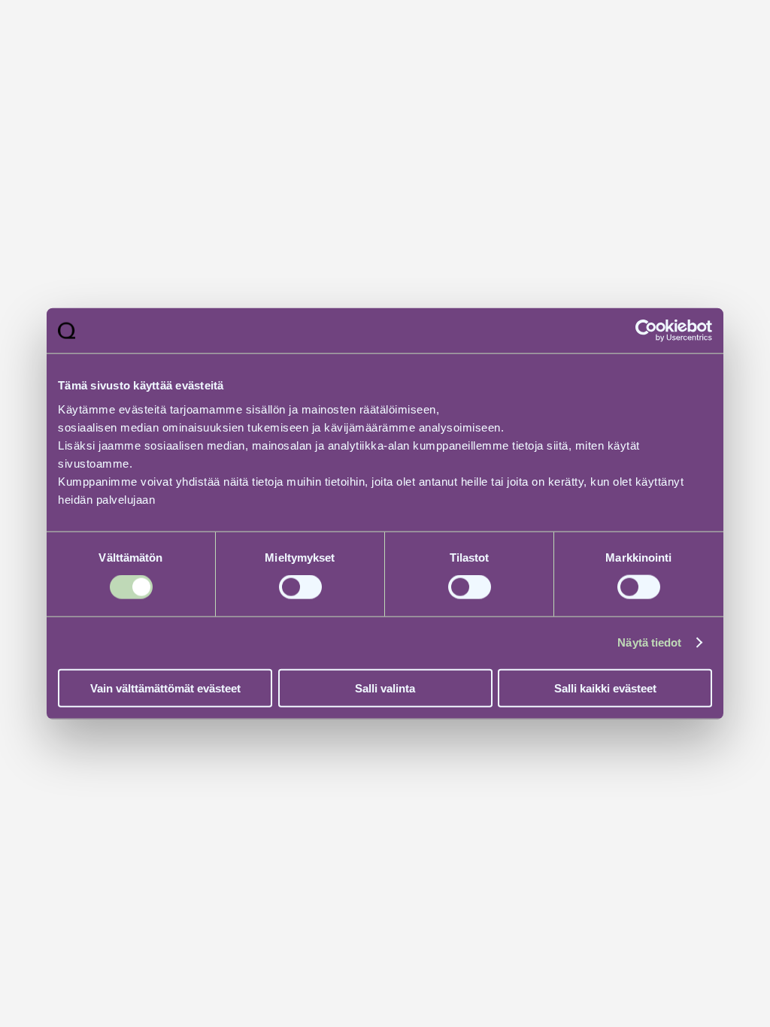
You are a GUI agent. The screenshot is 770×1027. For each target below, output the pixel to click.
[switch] (300, 587)
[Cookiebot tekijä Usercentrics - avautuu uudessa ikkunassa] (646, 331)
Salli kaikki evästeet (605, 687)
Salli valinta (385, 687)
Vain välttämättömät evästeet (165, 687)
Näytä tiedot (649, 642)
